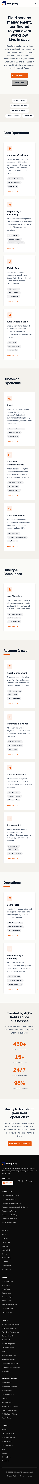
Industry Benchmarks (9, 1410)
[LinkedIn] (30, 1181)
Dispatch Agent (7, 1293)
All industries (6, 1270)
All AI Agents (6, 1285)
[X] (27, 1181)
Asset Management (8, 1344)
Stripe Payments (7, 1402)
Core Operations (19, 101)
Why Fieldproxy (7, 1441)
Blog (3, 1449)
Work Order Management (10, 1332)
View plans (19, 83)
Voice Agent (6, 1289)
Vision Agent (6, 1301)
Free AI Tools (6, 1418)
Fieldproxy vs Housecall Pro (11, 1203)
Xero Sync (5, 1398)
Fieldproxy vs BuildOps (10, 1219)
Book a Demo (6, 1457)
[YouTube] (19, 1181)
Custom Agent (7, 1312)
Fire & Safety (6, 1242)
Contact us (6, 1461)
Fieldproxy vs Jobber (9, 1199)
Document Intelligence (9, 1305)
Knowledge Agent (8, 1309)
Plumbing (5, 1238)
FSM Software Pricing (9, 1414)
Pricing (4, 1430)
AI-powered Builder (8, 1359)
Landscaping (6, 1266)
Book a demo (17, 76)
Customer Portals (8, 1348)
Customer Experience (19, 106)
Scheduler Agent (7, 1297)
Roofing (4, 1254)
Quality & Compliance (19, 111)
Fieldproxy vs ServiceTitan (11, 1195)
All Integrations (7, 1391)
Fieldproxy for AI (7, 1445)
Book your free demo (18, 1143)
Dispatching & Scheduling (11, 1324)
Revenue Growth (13, 116)
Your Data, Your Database (11, 1367)
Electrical (5, 1246)
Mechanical (6, 1250)
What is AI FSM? (7, 1281)
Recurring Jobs (7, 1340)
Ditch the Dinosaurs (9, 1437)
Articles (4, 1453)
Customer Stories (8, 1434)
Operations (28, 116)
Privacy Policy (12, 1476)
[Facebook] (23, 1181)
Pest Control (6, 1258)
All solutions (6, 1371)
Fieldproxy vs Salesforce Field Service (15, 1207)
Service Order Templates (10, 1406)
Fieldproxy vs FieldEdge (10, 1215)
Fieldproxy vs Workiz (9, 1211)
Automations (6, 1383)
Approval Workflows (9, 1355)
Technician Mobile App (9, 1328)
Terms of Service (26, 1476)
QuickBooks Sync (8, 1394)
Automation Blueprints (9, 1387)
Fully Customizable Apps (10, 1363)
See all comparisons (9, 1223)
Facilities (5, 1262)
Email (3, 1352)
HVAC (4, 1234)
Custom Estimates (8, 1336)
